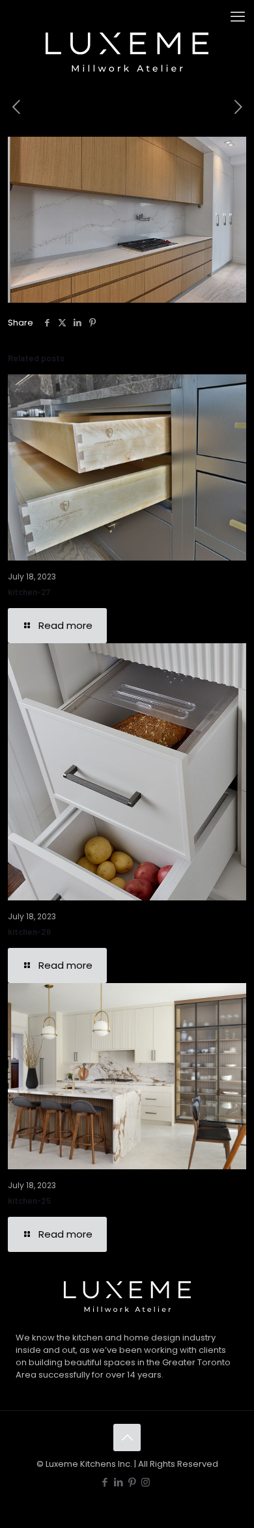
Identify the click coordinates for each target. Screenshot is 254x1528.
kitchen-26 (29, 931)
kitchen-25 (29, 1200)
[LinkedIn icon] (118, 1482)
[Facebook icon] (104, 1482)
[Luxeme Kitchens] (127, 19)
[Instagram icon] (145, 1482)
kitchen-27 (29, 592)
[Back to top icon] (127, 1437)
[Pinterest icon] (132, 1482)
